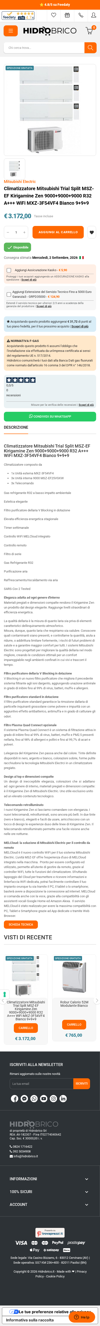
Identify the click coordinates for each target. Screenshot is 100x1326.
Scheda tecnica (21, 924)
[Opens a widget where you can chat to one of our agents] (81, 1318)
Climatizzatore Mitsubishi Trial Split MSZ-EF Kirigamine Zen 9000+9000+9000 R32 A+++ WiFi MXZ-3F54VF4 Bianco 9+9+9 (26, 1010)
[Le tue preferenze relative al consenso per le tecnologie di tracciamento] (4, 994)
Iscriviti (82, 1083)
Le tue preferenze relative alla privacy (55, 1311)
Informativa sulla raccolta (30, 1320)
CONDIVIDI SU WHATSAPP (52, 416)
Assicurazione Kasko (42, 270)
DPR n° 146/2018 (78, 365)
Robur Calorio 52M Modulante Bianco (74, 1003)
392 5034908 (22, 1151)
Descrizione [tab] (16, 427)
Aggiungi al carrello (58, 232)
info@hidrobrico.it (26, 1156)
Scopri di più (28, 279)
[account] (94, 15)
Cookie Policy (55, 1276)
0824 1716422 (22, 1146)
